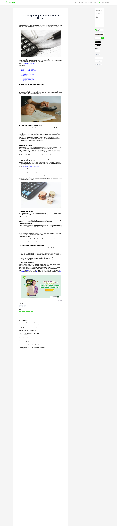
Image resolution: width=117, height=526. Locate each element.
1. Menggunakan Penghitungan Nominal (29, 71)
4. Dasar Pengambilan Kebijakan (28, 80)
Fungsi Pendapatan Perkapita (25, 75)
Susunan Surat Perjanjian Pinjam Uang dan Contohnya (30, 322)
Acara (103, 2)
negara (32, 311)
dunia (20, 311)
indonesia (28, 311)
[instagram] (22, 306)
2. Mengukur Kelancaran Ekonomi (28, 78)
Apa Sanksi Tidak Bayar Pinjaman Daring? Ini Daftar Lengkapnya (32, 324)
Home (76, 2)
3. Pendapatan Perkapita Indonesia (28, 74)
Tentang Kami (90, 2)
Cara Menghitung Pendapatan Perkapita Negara (28, 70)
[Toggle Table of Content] (19, 67)
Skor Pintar (81, 2)
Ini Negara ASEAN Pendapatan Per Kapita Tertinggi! (31, 63)
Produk (85, 2)
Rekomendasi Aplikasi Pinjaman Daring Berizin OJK (29, 344)
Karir (95, 2)
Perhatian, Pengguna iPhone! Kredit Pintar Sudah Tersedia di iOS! (32, 347)
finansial (23, 311)
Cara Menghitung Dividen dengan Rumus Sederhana (31, 166)
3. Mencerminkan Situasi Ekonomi (28, 79)
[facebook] (20, 306)
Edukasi (99, 2)
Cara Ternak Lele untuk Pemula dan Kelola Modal (29, 327)
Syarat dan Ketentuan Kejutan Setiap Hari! (27, 330)
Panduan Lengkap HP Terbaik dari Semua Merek (29, 338)
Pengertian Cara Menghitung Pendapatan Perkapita (29, 69)
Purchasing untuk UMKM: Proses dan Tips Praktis (29, 333)
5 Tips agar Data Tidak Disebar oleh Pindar (27, 341)
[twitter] (25, 306)
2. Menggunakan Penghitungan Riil (28, 73)
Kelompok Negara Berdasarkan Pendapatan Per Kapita (29, 82)
